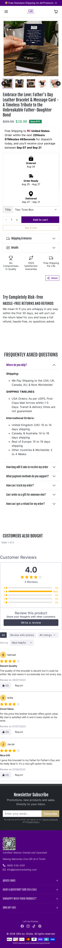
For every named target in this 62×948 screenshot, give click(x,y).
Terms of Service (50, 819)
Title (8, 209)
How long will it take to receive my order (27, 467)
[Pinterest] (40, 926)
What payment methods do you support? (27, 476)
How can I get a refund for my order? (25, 504)
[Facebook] (22, 926)
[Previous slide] (4, 545)
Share (54, 278)
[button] (6, 11)
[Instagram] (28, 926)
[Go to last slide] (3, 83)
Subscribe (50, 813)
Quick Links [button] (9, 880)
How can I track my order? (20, 485)
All (3, 635)
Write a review (31, 622)
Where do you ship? (16, 365)
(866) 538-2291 (16, 865)
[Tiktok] (34, 926)
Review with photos (22, 635)
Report (19, 685)
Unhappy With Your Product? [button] (20, 898)
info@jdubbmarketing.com (22, 869)
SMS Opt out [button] (9, 907)
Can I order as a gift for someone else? (26, 494)
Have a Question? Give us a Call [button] (20, 889)
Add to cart (40, 219)
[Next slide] (58, 83)
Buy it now (31, 227)
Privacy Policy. (33, 822)
